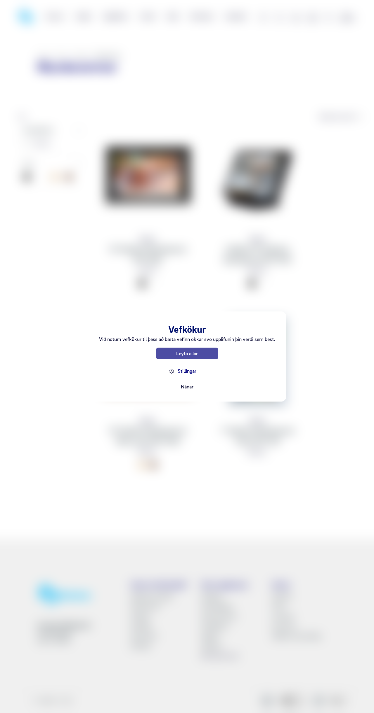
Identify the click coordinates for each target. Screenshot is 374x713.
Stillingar (187, 371)
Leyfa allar (187, 353)
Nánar (187, 386)
